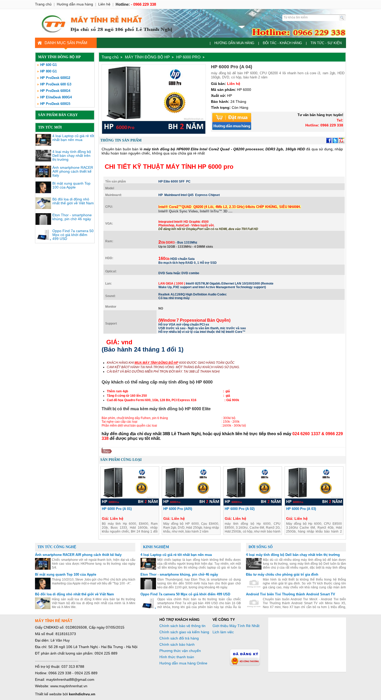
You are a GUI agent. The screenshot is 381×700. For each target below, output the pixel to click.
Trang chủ (110, 57)
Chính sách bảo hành (177, 644)
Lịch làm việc (223, 632)
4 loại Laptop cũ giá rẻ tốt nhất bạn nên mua (73, 138)
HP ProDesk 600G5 (55, 104)
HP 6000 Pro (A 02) (240, 509)
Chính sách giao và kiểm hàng (184, 632)
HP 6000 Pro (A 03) (301, 509)
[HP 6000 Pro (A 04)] (154, 132)
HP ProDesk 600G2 (55, 78)
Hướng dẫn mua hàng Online (183, 663)
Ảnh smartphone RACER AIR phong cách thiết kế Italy (72, 171)
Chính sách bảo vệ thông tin (182, 626)
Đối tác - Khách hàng (282, 43)
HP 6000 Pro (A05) (177, 509)
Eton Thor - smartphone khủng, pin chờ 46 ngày (72, 217)
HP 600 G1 (48, 65)
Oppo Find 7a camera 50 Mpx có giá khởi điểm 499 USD (73, 235)
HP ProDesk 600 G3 (55, 84)
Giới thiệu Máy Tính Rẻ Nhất (236, 626)
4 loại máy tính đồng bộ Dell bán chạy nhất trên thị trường (71, 155)
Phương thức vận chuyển (180, 651)
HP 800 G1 (48, 71)
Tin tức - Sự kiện (326, 43)
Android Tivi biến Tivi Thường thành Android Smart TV (290, 594)
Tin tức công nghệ (57, 547)
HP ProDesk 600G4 (55, 91)
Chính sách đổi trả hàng (179, 638)
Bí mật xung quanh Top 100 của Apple (71, 185)
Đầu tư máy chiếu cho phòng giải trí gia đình (282, 574)
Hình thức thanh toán (176, 657)
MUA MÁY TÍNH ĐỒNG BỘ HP (156, 363)
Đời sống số (261, 547)
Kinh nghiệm (156, 547)
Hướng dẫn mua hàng (234, 43)
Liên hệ (104, 4)
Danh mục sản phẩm (66, 43)
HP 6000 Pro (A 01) (117, 509)
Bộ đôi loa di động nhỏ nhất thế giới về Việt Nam (73, 201)
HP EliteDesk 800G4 (56, 97)
